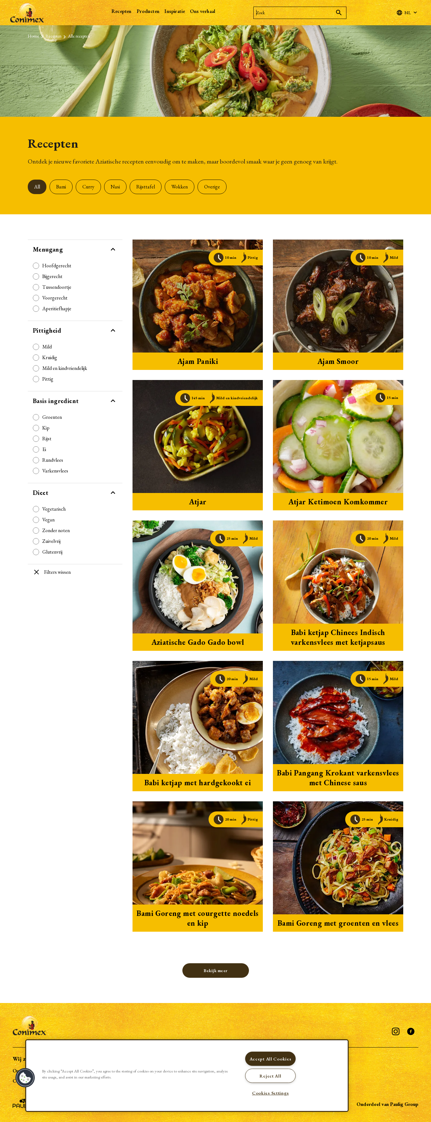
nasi (115, 186)
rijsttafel (145, 186)
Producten (148, 11)
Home (33, 36)
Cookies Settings (270, 1093)
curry (88, 186)
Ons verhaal (202, 11)
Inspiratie (174, 11)
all (37, 186)
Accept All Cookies (271, 1059)
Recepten (121, 11)
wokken (179, 186)
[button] (25, 1078)
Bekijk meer (215, 970)
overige (212, 186)
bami (61, 186)
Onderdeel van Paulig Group (387, 1104)
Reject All (270, 1076)
